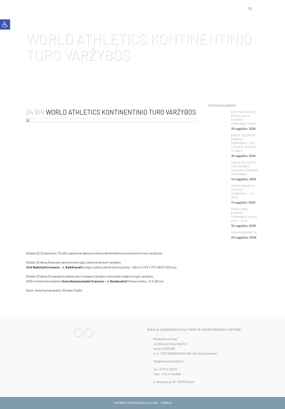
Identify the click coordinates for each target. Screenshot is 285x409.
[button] (250, 9)
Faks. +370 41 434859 (167, 374)
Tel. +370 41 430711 (165, 369)
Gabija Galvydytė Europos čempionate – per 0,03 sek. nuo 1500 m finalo (243, 143)
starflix (166, 402)
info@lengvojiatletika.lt (168, 361)
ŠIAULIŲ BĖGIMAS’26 (244, 232)
